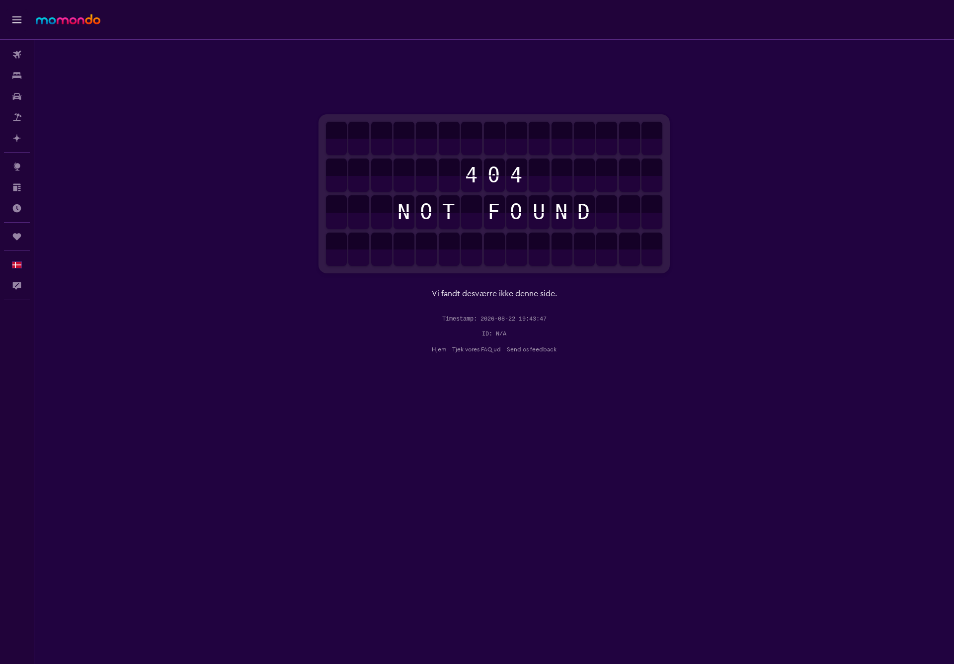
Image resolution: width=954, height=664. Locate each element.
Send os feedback (531, 349)
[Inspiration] (17, 187)
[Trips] (17, 237)
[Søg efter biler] (17, 96)
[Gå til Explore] (17, 166)
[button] (17, 20)
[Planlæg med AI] (17, 138)
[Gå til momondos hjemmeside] (68, 19)
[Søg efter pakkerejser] (17, 117)
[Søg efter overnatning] (17, 75)
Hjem (439, 349)
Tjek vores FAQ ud (476, 349)
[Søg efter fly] (17, 55)
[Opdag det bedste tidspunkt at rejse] (17, 208)
